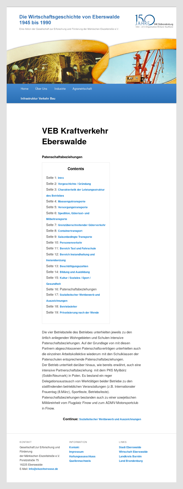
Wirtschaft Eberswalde (133, 452)
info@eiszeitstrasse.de (43, 469)
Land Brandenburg (131, 461)
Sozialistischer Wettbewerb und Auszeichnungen (110, 419)
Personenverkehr (71, 242)
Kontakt (74, 447)
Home (24, 88)
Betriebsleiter (68, 306)
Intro (61, 178)
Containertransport (70, 231)
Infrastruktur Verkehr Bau (38, 98)
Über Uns (41, 88)
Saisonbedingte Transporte (75, 237)
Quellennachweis (80, 461)
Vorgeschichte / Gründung (74, 184)
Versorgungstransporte (73, 207)
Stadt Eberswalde (130, 447)
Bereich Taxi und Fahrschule (78, 248)
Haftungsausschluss (82, 456)
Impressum (76, 452)
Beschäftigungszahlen (74, 266)
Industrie (60, 88)
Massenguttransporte (71, 201)
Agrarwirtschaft (82, 88)
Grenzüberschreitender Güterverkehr (82, 225)
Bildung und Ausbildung (75, 272)
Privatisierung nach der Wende (79, 312)
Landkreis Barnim (130, 456)
